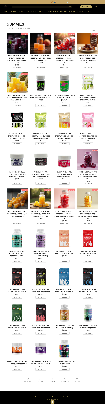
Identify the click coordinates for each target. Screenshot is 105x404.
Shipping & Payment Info (41, 397)
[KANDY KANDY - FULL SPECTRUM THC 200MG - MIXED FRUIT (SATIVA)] (17, 159)
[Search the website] (70, 7)
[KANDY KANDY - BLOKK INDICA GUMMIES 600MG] (17, 276)
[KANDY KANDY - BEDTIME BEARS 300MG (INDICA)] (87, 312)
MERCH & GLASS (73, 12)
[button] (6, 7)
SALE (65, 12)
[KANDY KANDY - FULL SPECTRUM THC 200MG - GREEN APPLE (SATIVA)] (87, 82)
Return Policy (52, 397)
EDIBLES (49, 12)
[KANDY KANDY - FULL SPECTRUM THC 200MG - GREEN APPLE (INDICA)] (17, 121)
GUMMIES (27, 28)
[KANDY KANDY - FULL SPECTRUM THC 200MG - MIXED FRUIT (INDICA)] (40, 159)
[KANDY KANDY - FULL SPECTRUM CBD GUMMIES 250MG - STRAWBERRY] (87, 121)
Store (13, 28)
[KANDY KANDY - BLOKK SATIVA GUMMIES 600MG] (64, 238)
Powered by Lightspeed (52, 399)
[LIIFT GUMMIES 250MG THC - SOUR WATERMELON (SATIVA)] (64, 82)
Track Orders (40, 381)
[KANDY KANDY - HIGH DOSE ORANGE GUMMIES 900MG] (17, 348)
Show (53, 402)
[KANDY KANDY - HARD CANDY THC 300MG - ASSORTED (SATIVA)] (17, 238)
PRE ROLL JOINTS (32, 12)
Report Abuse (66, 397)
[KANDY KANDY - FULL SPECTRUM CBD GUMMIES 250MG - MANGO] (64, 121)
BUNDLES (60, 12)
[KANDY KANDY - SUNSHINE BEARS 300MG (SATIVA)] (64, 312)
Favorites (52, 381)
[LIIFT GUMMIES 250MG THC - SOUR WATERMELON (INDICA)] (40, 82)
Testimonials (92, 12)
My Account (28, 381)
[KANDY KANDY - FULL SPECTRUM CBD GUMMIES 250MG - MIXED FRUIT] (64, 159)
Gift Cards (77, 381)
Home (8, 28)
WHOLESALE (83, 12)
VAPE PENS (42, 12)
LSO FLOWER (21, 12)
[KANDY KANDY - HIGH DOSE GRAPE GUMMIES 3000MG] (40, 348)
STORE (6, 12)
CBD (54, 12)
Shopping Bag (65, 381)
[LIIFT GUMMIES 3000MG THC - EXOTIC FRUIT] (64, 348)
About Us (59, 397)
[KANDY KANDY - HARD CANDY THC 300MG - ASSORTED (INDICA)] (40, 238)
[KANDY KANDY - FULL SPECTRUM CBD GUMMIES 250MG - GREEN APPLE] (40, 121)
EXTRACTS (13, 12)
